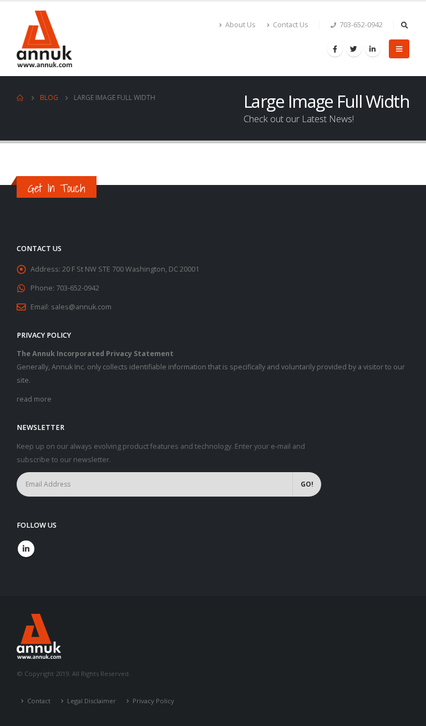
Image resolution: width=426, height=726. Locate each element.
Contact (38, 701)
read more (34, 399)
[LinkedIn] (373, 49)
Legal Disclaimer (91, 701)
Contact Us (290, 24)
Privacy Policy (153, 701)
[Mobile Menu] (399, 48)
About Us (240, 24)
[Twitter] (354, 49)
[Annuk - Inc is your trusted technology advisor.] (44, 39)
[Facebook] (335, 49)
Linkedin (26, 548)
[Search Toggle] (404, 25)
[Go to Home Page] (20, 97)
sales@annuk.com (81, 307)
